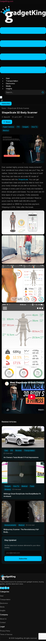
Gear (8, 78)
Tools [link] (32, 486)
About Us (3, 619)
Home (4, 108)
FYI (18, 127)
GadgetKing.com (6, 1)
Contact (3, 622)
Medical (6, 130)
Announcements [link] (10, 525)
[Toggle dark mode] (2, 100)
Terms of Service (6, 634)
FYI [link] (12, 450)
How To (34, 127)
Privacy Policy (5, 631)
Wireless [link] (8, 489)
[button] (23, 50)
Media (8, 86)
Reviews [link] (19, 450)
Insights (9, 89)
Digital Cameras (8, 127)
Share (8, 122)
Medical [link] (24, 486)
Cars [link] (6, 450)
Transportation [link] (29, 450)
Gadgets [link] (8, 486)
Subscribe (23, 559)
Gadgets (25, 127)
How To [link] (16, 486)
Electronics (10, 83)
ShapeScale (23, 179)
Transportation (12, 81)
